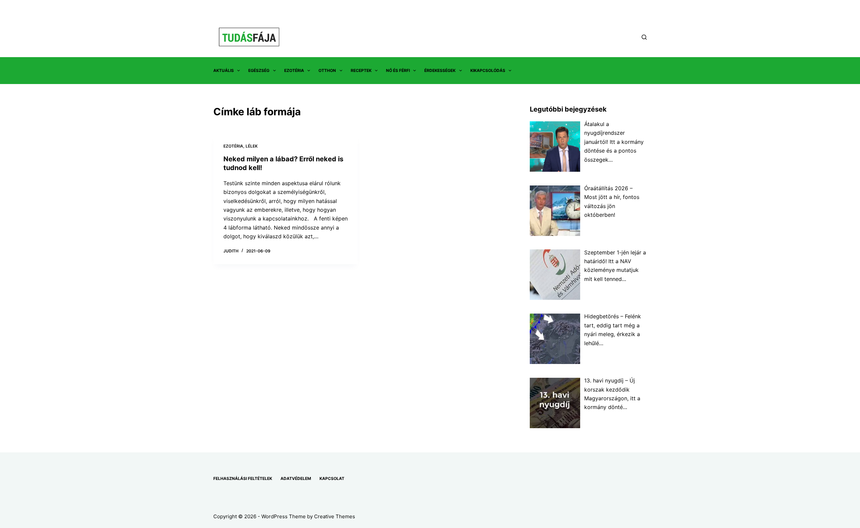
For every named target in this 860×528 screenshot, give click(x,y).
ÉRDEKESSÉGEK (440, 70)
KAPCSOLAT (331, 478)
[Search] (644, 37)
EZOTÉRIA (294, 70)
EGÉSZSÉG (258, 70)
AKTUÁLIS (223, 70)
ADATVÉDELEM (296, 478)
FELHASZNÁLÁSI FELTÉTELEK (242, 478)
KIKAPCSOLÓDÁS (487, 70)
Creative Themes (334, 516)
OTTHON (327, 70)
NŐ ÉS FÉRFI (398, 70)
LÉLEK (252, 146)
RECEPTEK (361, 70)
